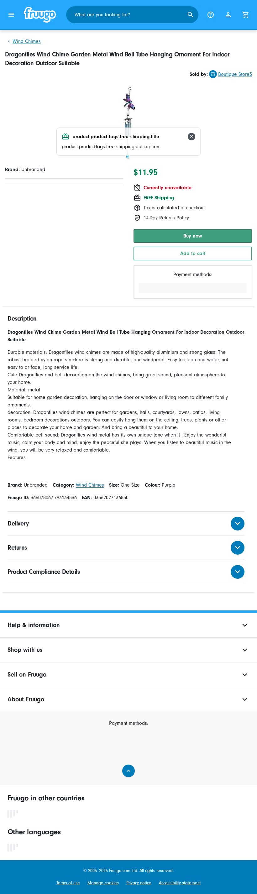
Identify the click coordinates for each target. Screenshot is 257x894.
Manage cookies (103, 883)
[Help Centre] (210, 14)
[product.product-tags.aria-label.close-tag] (191, 136)
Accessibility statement (180, 883)
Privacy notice (138, 883)
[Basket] (245, 14)
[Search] (190, 14)
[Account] (228, 14)
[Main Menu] (11, 14)
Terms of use (68, 883)
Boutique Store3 (235, 74)
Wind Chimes (27, 41)
